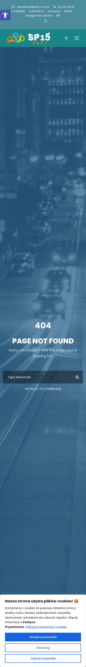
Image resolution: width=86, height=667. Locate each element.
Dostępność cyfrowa (39, 15)
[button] (5, 15)
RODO (68, 11)
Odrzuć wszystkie (43, 658)
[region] (43, 631)
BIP (58, 15)
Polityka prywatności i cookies (46, 627)
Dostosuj (43, 648)
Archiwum (54, 11)
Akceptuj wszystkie (43, 637)
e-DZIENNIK (18, 11)
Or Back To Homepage (43, 389)
